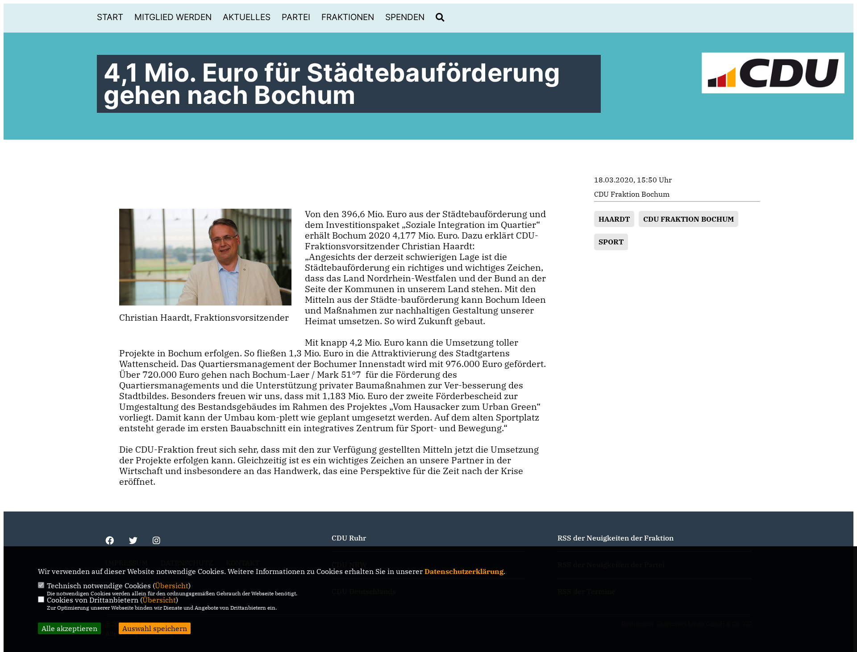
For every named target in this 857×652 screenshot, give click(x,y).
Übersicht (171, 585)
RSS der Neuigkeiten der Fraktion (615, 537)
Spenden (404, 17)
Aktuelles (246, 17)
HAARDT (614, 219)
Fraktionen (347, 17)
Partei (296, 17)
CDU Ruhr (349, 537)
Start (110, 17)
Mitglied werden (173, 17)
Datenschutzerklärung (463, 571)
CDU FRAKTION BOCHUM (688, 219)
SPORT (611, 242)
